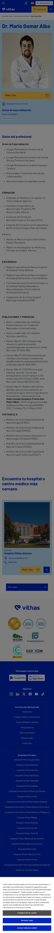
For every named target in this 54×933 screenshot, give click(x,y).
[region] (27, 905)
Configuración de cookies (27, 913)
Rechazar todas (27, 920)
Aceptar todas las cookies (27, 928)
